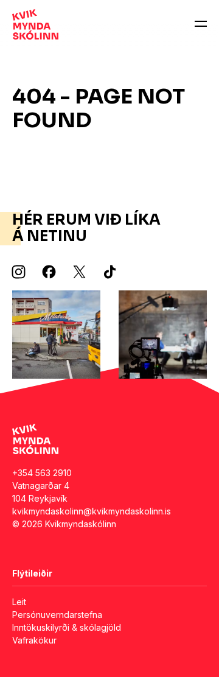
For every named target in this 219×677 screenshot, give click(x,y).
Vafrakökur (34, 640)
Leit (19, 602)
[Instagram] (18, 272)
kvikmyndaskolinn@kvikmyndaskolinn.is (91, 511)
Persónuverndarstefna (57, 614)
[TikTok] (109, 272)
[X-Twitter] (79, 272)
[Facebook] (48, 272)
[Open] (201, 24)
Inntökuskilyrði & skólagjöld (66, 627)
